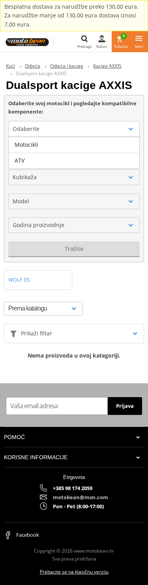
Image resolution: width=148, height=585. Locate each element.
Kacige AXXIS (107, 65)
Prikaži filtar (36, 333)
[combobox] (74, 129)
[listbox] (74, 152)
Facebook (27, 534)
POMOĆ (14, 437)
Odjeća (32, 65)
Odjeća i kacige (66, 65)
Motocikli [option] (26, 144)
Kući (10, 65)
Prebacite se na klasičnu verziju (74, 571)
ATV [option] (19, 160)
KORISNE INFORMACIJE (35, 457)
